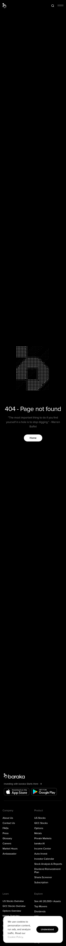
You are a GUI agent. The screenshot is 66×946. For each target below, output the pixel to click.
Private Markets (42, 838)
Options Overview (12, 910)
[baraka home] (5, 5)
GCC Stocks (41, 823)
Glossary (7, 838)
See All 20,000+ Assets (47, 901)
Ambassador (9, 853)
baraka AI (39, 843)
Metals (38, 833)
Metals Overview (11, 915)
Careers (7, 843)
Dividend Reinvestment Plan (47, 870)
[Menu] (60, 5)
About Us (8, 817)
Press (5, 833)
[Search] (53, 6)
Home (33, 438)
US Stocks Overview (13, 901)
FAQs (5, 828)
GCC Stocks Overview (14, 906)
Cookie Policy (15, 937)
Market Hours (10, 848)
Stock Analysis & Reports (48, 863)
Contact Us (9, 823)
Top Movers (40, 906)
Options (38, 828)
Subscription (41, 882)
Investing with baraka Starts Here (21, 783)
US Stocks (39, 817)
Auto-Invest (40, 853)
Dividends (39, 911)
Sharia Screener (43, 877)
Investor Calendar (44, 858)
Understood (47, 929)
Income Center (42, 848)
